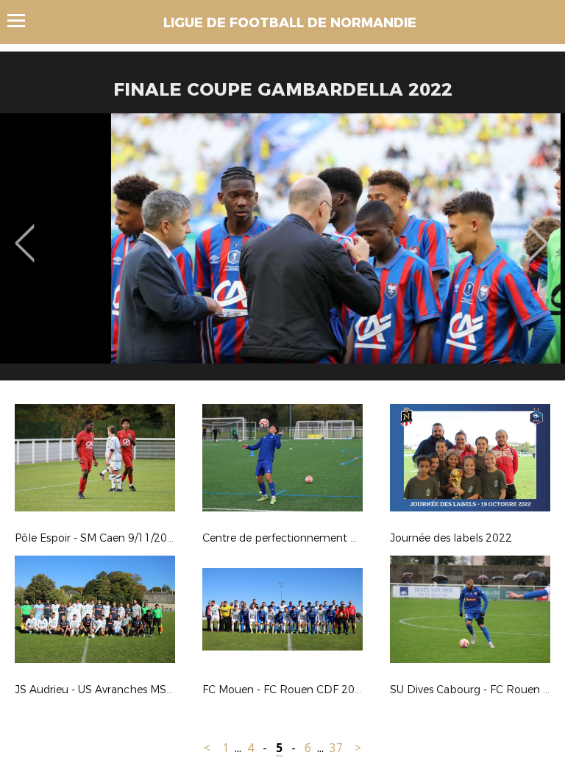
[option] (282, 252)
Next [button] (538, 232)
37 (336, 748)
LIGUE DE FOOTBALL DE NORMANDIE (289, 23)
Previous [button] (25, 232)
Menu (23, 20)
